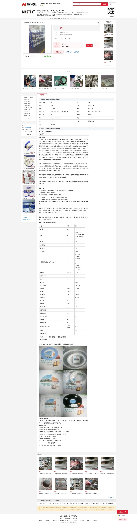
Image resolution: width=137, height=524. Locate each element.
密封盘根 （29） (27, 113)
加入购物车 (69, 52)
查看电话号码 (28, 127)
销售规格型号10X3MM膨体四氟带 (30, 154)
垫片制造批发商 (72, 515)
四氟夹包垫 (110, 503)
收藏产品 (27, 56)
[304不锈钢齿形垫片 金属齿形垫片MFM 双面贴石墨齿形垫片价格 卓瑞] (108, 55)
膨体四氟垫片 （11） (28, 107)
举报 (33, 56)
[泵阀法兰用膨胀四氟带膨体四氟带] (29, 161)
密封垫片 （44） (27, 103)
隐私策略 (68, 520)
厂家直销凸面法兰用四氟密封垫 (70, 517)
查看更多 (29, 119)
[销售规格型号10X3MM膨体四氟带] (29, 146)
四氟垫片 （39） (27, 105)
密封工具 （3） (27, 116)
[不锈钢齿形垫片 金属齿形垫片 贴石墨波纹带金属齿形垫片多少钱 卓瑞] (108, 28)
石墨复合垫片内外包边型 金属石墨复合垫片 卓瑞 (64, 89)
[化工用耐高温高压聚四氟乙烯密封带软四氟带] (29, 205)
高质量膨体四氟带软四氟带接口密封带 (31, 198)
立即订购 (76, 52)
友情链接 (95, 520)
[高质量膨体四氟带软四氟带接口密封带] (29, 191)
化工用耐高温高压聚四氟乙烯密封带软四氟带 (32, 213)
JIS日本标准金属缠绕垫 (74, 89)
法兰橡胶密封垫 (95, 503)
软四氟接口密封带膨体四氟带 (29, 183)
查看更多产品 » (111, 497)
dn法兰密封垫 (103, 503)
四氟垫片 (59, 18)
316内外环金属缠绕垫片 (105, 89)
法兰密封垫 (51, 503)
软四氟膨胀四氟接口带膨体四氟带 (30, 89)
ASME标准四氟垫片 (89, 89)
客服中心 (55, 520)
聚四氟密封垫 (58, 503)
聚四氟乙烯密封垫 (42, 503)
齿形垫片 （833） (27, 101)
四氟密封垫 (81, 503)
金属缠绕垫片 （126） (28, 97)
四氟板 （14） (27, 111)
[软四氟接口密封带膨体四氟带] (29, 176)
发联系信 (58, 52)
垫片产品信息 (64, 515)
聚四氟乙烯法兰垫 (72, 503)
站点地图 (62, 520)
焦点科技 (70, 522)
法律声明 (82, 520)
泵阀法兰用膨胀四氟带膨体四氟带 (30, 168)
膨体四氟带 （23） (28, 109)
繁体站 (88, 520)
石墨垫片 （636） (27, 99)
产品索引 (25, 217)
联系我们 (48, 520)
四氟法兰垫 (87, 503)
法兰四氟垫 (65, 503)
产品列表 (54, 18)
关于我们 (41, 520)
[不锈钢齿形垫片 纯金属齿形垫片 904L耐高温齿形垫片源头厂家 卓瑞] (108, 42)
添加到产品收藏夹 (27, 219)
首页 (50, 18)
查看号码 (89, 45)
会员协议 (75, 520)
